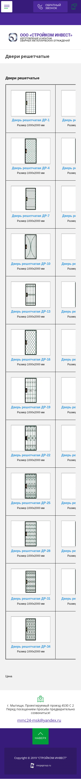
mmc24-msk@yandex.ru (39, 720)
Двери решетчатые (22, 78)
